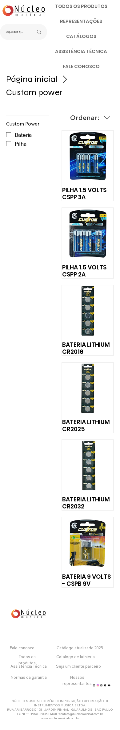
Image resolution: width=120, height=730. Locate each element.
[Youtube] (109, 685)
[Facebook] (105, 685)
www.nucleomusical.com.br (60, 718)
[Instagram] (94, 685)
